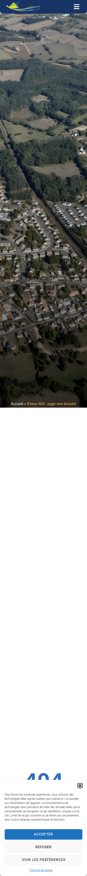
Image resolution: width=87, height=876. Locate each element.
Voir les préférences (43, 860)
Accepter (43, 834)
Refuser (43, 847)
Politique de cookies (41, 870)
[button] (80, 785)
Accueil (17, 404)
